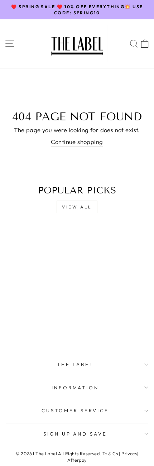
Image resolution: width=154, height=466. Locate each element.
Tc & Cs (110, 453)
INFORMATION (75, 387)
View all (77, 207)
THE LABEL (75, 364)
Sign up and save (75, 434)
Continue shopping (77, 141)
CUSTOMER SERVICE (75, 410)
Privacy (129, 453)
